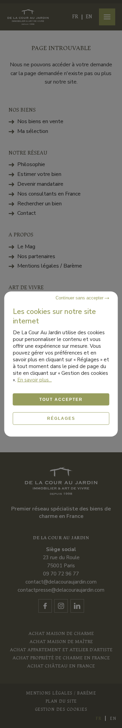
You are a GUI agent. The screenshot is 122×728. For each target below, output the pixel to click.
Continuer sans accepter (80, 297)
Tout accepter (61, 399)
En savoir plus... (34, 380)
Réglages (61, 418)
